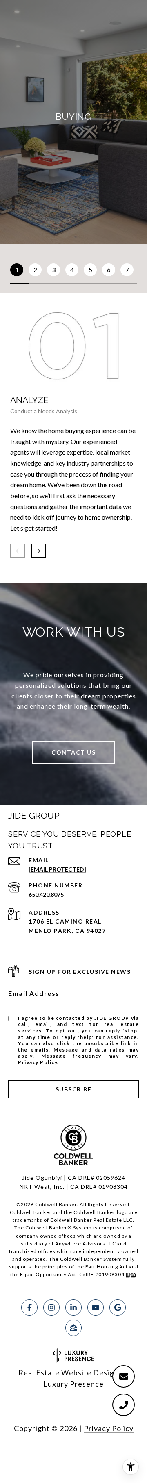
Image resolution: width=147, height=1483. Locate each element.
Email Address (34, 993)
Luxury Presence (73, 1383)
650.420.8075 (46, 894)
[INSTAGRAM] (51, 1307)
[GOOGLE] (117, 1307)
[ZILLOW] (73, 1328)
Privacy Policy (37, 1062)
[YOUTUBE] (95, 1307)
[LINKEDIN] (73, 1307)
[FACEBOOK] (29, 1307)
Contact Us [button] (73, 752)
